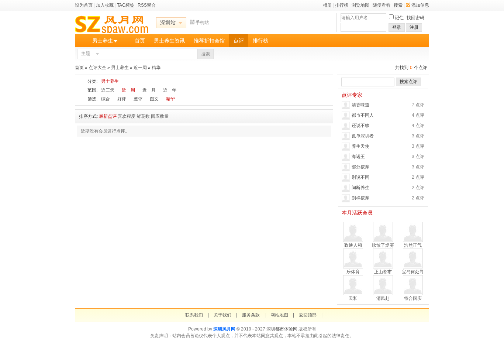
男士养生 (102, 41)
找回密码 (415, 17)
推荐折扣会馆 (209, 41)
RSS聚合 (147, 5)
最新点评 (108, 116)
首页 (140, 41)
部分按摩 (360, 167)
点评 (239, 41)
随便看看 (381, 5)
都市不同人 (363, 115)
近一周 (140, 67)
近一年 (169, 90)
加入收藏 (105, 5)
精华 (156, 67)
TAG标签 (125, 5)
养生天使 (360, 146)
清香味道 (360, 104)
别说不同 (360, 177)
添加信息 (420, 5)
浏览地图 (360, 5)
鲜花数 (143, 116)
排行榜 (341, 5)
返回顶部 (308, 315)
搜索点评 (408, 81)
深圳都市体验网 (281, 329)
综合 (105, 99)
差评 (138, 99)
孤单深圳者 (363, 135)
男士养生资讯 (169, 41)
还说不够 (360, 125)
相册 (327, 5)
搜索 (398, 5)
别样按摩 (360, 198)
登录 (396, 27)
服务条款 (251, 315)
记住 (399, 17)
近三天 (107, 90)
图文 (154, 99)
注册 (414, 27)
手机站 (202, 22)
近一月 (149, 90)
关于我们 (222, 315)
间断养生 (360, 187)
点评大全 (97, 67)
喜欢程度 (126, 116)
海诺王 (358, 156)
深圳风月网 (224, 329)
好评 (121, 99)
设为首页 (84, 5)
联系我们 (194, 315)
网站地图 (279, 315)
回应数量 (160, 116)
